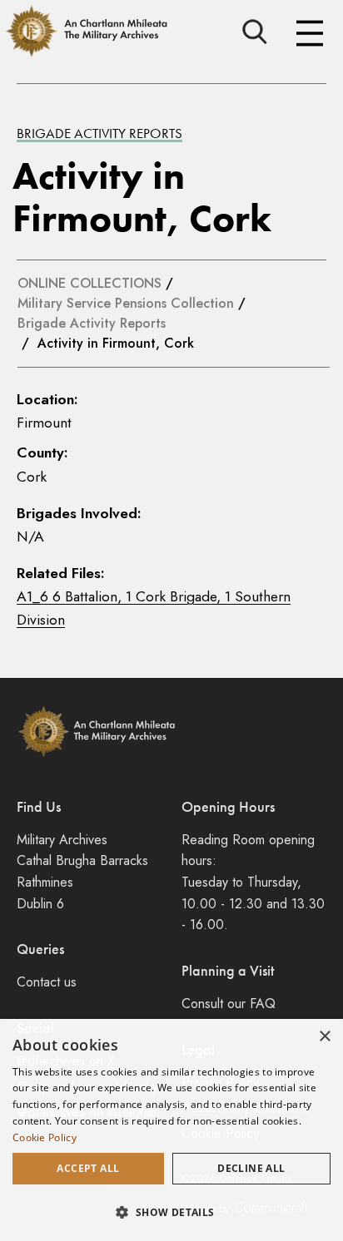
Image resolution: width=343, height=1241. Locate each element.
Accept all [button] (88, 1168)
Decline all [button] (251, 1168)
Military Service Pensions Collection (125, 303)
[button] (171, 1212)
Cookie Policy (44, 1137)
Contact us (47, 981)
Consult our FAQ (228, 1003)
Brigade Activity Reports (99, 133)
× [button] (324, 1037)
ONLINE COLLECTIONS (89, 283)
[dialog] (171, 1130)
